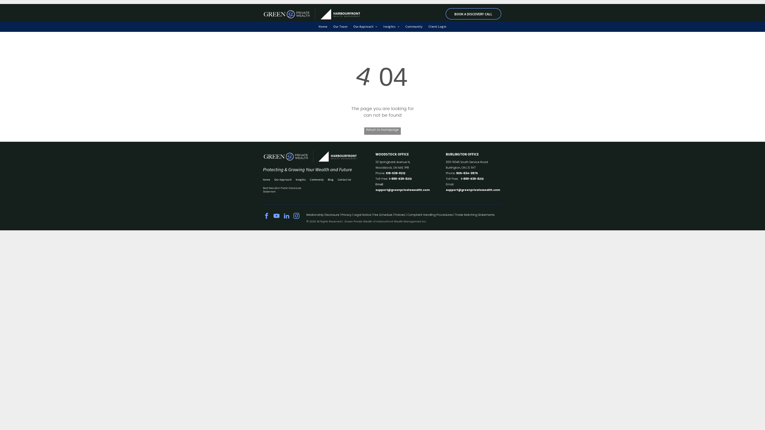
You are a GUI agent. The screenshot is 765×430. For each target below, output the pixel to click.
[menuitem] (323, 26)
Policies (399, 215)
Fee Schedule (382, 215)
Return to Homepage (382, 129)
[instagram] (296, 216)
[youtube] (276, 216)
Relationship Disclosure (322, 215)
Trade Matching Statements (475, 215)
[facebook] (266, 216)
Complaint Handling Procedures (430, 215)
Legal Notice (362, 215)
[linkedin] (286, 216)
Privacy (346, 215)
